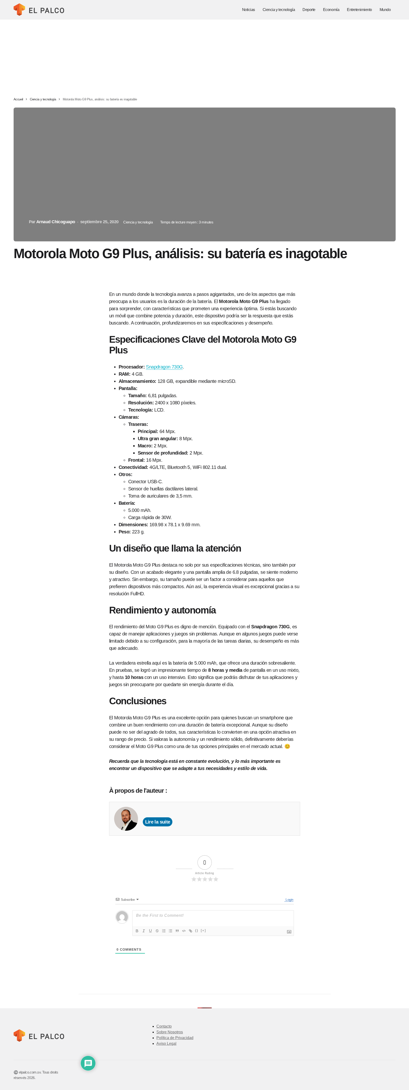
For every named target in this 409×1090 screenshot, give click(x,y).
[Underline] (150, 931)
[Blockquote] (177, 931)
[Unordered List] (170, 931)
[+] (203, 930)
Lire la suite (157, 821)
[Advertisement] (204, 55)
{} (196, 930)
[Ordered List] (163, 931)
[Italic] (143, 931)
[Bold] (137, 931)
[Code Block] (184, 931)
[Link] (190, 931)
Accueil (18, 99)
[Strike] (157, 931)
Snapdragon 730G (164, 366)
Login (289, 899)
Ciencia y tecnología (43, 99)
